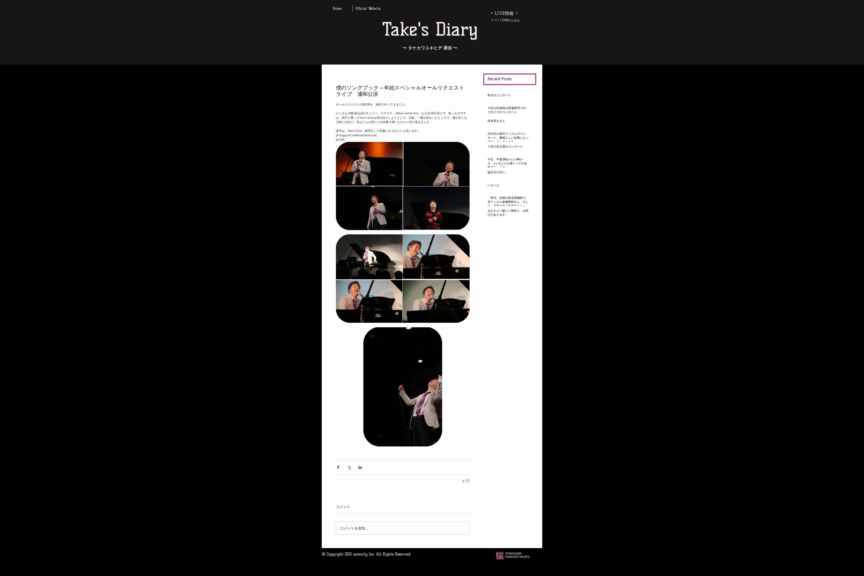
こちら (515, 20)
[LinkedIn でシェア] (360, 467)
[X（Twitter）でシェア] (349, 467)
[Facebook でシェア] (338, 467)
